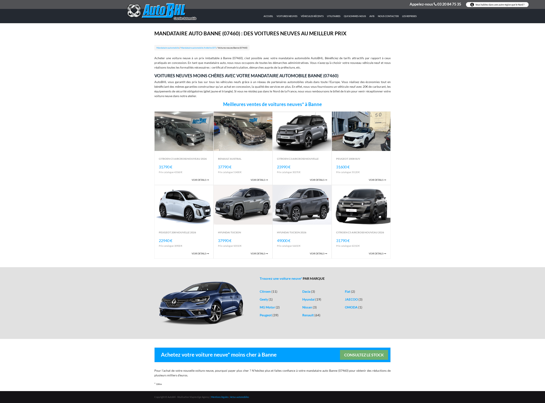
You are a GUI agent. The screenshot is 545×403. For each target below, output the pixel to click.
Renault (311, 315)
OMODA (353, 307)
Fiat (350, 291)
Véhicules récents (312, 16)
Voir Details (199, 179)
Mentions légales (220, 397)
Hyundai (311, 299)
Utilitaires (333, 16)
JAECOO (354, 299)
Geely (266, 299)
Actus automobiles (239, 397)
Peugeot (269, 315)
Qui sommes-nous (355, 16)
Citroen (268, 291)
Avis (371, 16)
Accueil (268, 16)
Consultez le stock (364, 355)
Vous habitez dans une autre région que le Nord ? (499, 4)
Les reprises (409, 16)
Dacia (308, 291)
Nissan (309, 307)
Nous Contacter (388, 16)
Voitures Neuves (287, 16)
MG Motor (270, 307)
